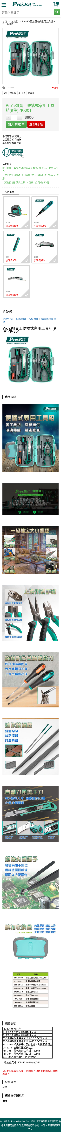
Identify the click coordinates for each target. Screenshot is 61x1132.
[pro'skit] (27, 5)
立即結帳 (36, 124)
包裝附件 (33, 318)
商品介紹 (7, 311)
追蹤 (56, 88)
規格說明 (21, 318)
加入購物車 (16, 124)
